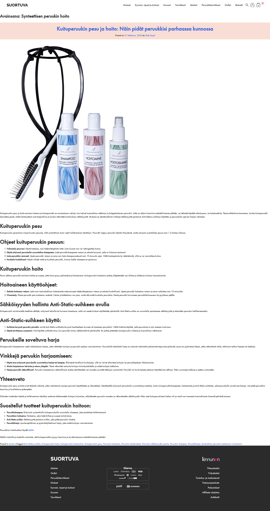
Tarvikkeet (180, 5)
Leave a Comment (234, 443)
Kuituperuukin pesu (93, 443)
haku (247, 5)
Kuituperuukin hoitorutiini (72, 443)
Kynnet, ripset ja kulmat (147, 5)
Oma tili (252, 5)
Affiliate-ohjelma (210, 492)
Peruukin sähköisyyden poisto (155, 443)
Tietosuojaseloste (210, 482)
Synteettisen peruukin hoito (214, 443)
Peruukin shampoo (178, 443)
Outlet (228, 5)
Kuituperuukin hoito (50, 443)
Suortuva (13, 443)
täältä (31, 430)
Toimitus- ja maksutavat (207, 478)
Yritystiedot (213, 473)
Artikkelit (215, 497)
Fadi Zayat (150, 35)
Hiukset (126, 5)
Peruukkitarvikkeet (211, 5)
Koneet (167, 5)
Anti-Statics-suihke (32, 443)
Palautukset (213, 487)
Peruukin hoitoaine (111, 443)
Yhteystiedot (213, 468)
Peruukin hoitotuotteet (131, 443)
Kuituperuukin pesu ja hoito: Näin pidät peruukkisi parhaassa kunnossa (135, 28)
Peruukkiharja (194, 443)
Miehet (193, 5)
